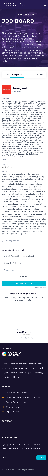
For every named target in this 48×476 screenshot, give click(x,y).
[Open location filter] (43, 270)
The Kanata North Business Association (23, 397)
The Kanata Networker (16, 393)
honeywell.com (17, 91)
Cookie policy (29, 338)
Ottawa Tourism (13, 407)
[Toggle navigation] (45, 4)
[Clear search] (43, 256)
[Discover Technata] (14, 4)
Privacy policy (18, 338)
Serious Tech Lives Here (16, 402)
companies (17, 74)
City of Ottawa (12, 412)
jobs (6, 74)
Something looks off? (12, 241)
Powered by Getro (40, 287)
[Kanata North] (24, 354)
